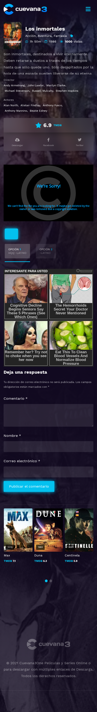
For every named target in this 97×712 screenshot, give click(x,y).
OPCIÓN (17, 251)
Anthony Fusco (52, 105)
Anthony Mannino (16, 110)
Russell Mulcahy (42, 90)
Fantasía (60, 36)
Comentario (16, 398)
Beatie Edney (38, 110)
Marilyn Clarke (55, 85)
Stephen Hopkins (67, 90)
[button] (46, 581)
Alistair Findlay (30, 105)
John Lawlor (36, 85)
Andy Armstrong (14, 85)
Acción (30, 36)
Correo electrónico (22, 461)
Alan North (11, 105)
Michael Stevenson (17, 90)
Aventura (45, 36)
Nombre (12, 435)
